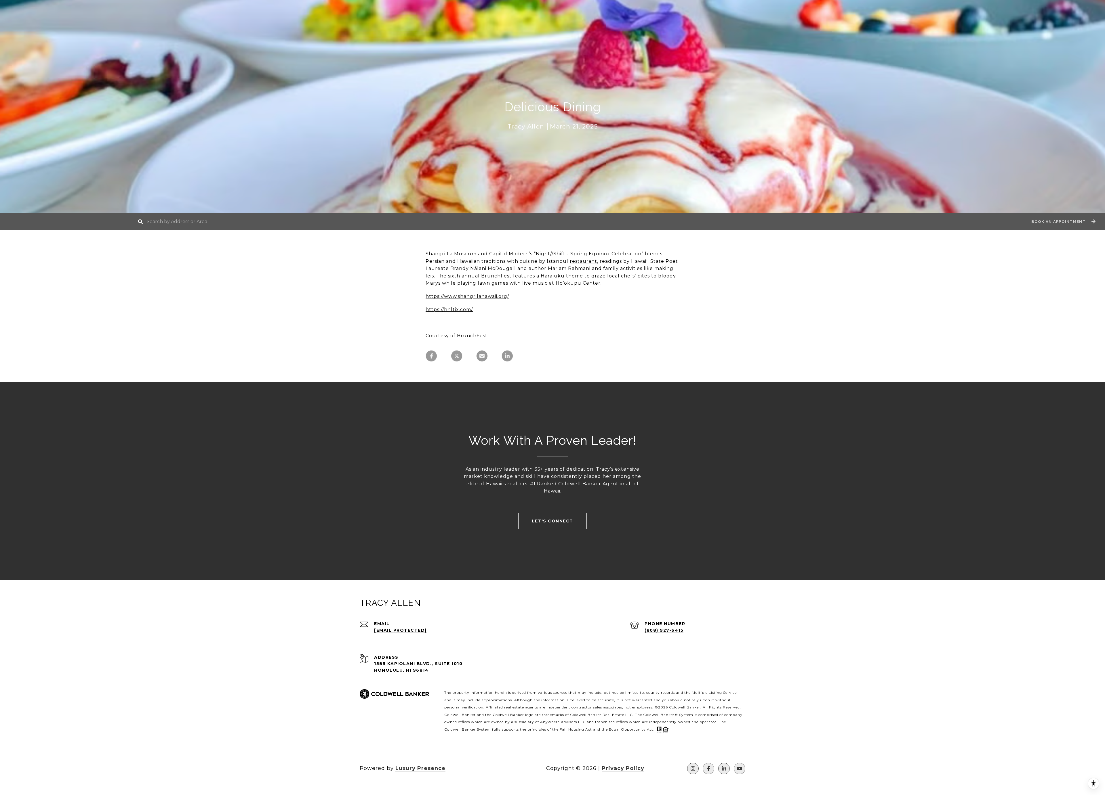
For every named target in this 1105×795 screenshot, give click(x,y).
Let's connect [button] (552, 521)
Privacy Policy (623, 768)
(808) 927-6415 (664, 630)
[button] (1062, 221)
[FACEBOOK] (708, 768)
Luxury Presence (420, 768)
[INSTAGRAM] (693, 768)
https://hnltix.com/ (449, 309)
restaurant (583, 261)
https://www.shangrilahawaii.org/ (467, 296)
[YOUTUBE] (739, 768)
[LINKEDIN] (724, 768)
